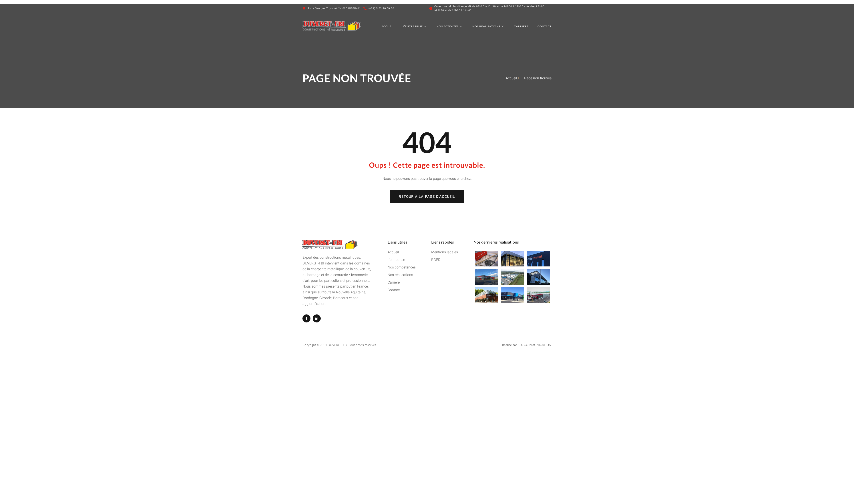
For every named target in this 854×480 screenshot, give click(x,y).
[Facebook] (306, 318)
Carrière (521, 26)
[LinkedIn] (317, 318)
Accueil (387, 26)
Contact (545, 26)
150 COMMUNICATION (534, 345)
